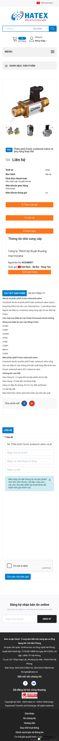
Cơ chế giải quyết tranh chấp (28, 736)
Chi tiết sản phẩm (14, 293)
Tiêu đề (9, 437)
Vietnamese (47, 3)
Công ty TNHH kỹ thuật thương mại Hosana (27, 253)
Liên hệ (30, 217)
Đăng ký (47, 619)
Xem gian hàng (29, 272)
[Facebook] (24, 403)
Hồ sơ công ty (36, 293)
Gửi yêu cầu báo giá (18, 576)
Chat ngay (30, 231)
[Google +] (32, 403)
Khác (47, 170)
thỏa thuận (10, 188)
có (46, 193)
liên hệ (48, 174)
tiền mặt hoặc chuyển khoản (18, 181)
